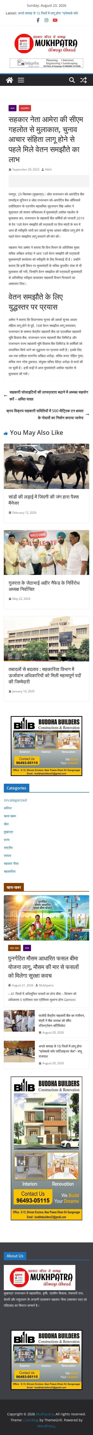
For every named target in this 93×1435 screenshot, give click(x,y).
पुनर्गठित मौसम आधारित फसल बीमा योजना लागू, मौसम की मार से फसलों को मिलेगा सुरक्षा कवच (43, 966)
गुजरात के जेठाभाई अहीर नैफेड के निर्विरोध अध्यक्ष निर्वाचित (44, 586)
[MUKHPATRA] (39, 1268)
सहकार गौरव (11, 863)
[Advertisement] (51, 181)
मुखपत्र (8, 831)
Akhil (48, 169)
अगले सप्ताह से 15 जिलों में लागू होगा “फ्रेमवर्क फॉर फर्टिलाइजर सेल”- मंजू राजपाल (48, 15)
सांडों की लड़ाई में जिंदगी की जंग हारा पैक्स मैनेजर (44, 500)
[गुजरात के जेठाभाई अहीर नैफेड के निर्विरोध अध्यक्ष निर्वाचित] (46, 533)
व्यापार (7, 855)
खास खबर (10, 816)
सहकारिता (25, 108)
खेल (6, 824)
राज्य (12, 108)
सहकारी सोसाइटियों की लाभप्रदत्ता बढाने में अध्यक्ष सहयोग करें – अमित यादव (49, 395)
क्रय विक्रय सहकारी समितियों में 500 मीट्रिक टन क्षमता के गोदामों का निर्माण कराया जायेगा (44, 414)
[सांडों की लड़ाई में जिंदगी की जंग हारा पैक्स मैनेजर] (46, 447)
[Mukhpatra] (9, 80)
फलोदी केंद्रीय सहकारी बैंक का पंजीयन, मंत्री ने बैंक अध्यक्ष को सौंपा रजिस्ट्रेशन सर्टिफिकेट (62, 1020)
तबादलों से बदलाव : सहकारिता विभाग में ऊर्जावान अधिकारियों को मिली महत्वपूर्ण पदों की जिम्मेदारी (45, 675)
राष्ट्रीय (8, 847)
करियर (8, 808)
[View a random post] (83, 80)
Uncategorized (15, 800)
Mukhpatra (46, 985)
